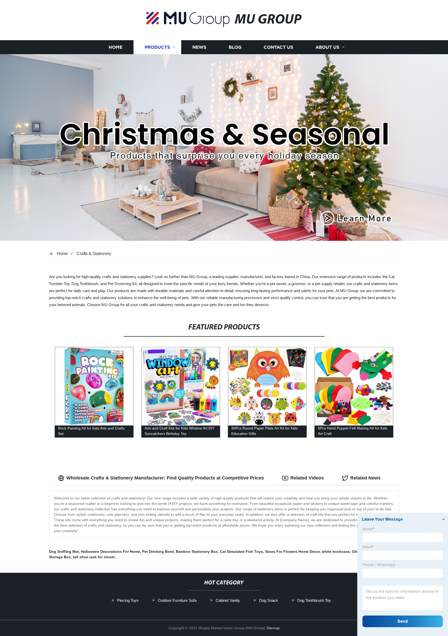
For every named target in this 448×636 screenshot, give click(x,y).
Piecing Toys (127, 600)
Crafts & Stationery (94, 253)
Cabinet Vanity (227, 600)
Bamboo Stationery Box (197, 551)
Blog (235, 47)
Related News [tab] (365, 477)
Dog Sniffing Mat (64, 551)
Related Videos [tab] (307, 477)
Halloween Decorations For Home (110, 551)
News (199, 47)
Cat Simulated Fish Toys (241, 551)
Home (115, 47)
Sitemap (273, 628)
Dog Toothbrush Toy (314, 600)
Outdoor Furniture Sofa (177, 600)
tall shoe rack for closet (94, 557)
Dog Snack (268, 600)
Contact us (278, 47)
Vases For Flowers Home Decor (292, 551)
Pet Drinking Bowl (158, 551)
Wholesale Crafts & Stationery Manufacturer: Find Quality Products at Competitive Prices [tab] (165, 477)
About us (327, 47)
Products (157, 47)
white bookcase (336, 551)
